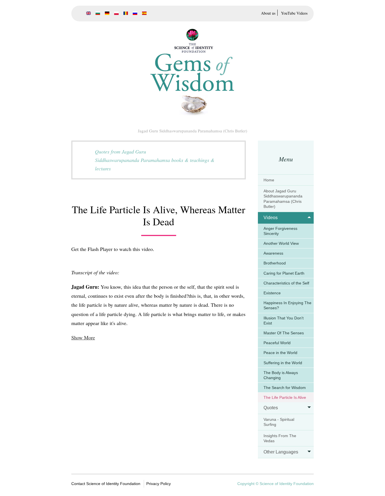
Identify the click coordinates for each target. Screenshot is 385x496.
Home (269, 180)
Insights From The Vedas (280, 438)
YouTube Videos (294, 13)
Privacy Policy (158, 483)
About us (268, 13)
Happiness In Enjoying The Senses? (287, 305)
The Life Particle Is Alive (285, 397)
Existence (272, 293)
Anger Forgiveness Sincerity (280, 231)
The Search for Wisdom (285, 387)
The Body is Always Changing (281, 375)
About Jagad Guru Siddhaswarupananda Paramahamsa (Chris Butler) (283, 199)
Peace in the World (280, 352)
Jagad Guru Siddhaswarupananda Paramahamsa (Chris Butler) (192, 131)
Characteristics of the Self (286, 283)
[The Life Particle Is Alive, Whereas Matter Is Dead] (88, 13)
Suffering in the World (283, 363)
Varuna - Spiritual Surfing (279, 422)
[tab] (286, 180)
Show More (83, 337)
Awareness (273, 253)
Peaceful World (277, 343)
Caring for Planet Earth (284, 273)
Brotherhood (275, 263)
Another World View (281, 243)
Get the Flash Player (91, 249)
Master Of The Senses (284, 333)
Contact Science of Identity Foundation (105, 483)
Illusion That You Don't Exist (284, 320)
